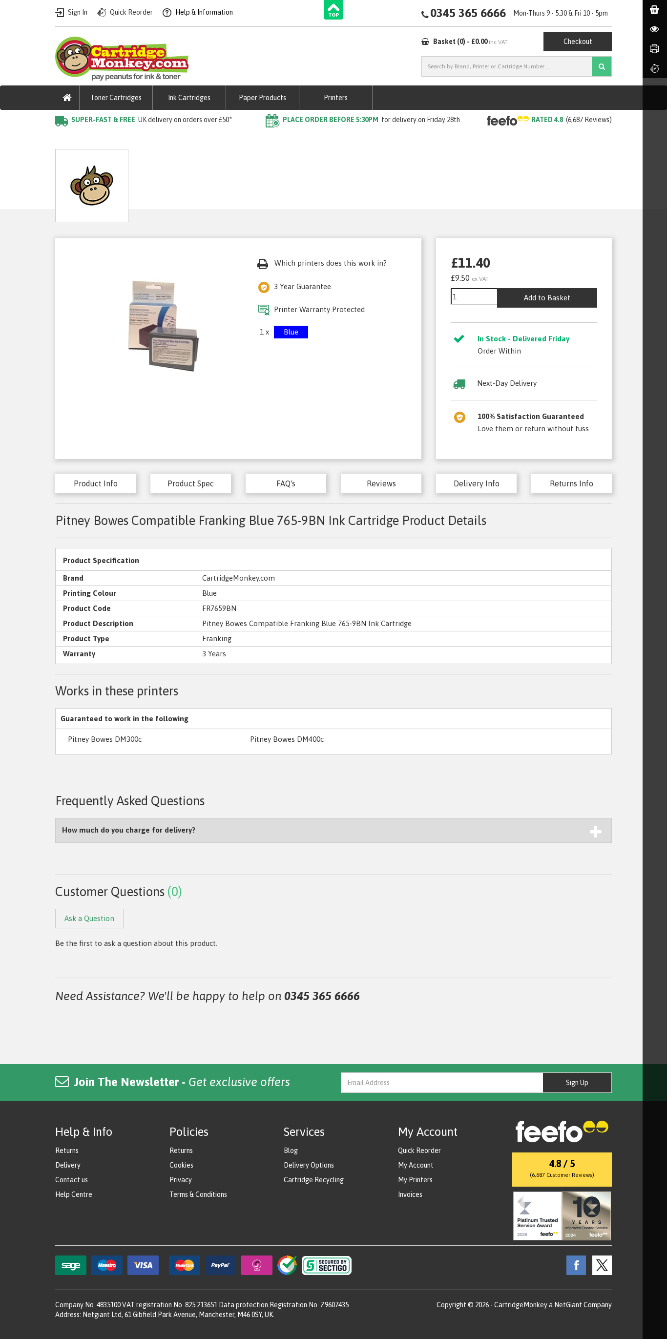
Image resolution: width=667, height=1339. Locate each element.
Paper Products (262, 98)
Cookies (181, 1165)
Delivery (68, 1165)
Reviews (381, 483)
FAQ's (285, 483)
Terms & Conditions (198, 1194)
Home (65, 139)
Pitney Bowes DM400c (287, 739)
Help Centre (73, 1194)
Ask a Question (263, 182)
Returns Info (571, 483)
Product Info (96, 483)
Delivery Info (477, 483)
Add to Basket (547, 297)
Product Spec (190, 483)
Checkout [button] (577, 41)
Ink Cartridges (189, 98)
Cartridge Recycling (314, 1180)
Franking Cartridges (121, 139)
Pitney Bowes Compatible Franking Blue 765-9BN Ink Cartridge (270, 139)
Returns (67, 1150)
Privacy (180, 1180)
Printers (336, 98)
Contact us (71, 1180)
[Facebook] (574, 1264)
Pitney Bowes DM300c (105, 739)
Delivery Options (309, 1165)
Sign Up (577, 1083)
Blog (291, 1150)
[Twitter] (599, 1264)
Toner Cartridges (116, 98)
